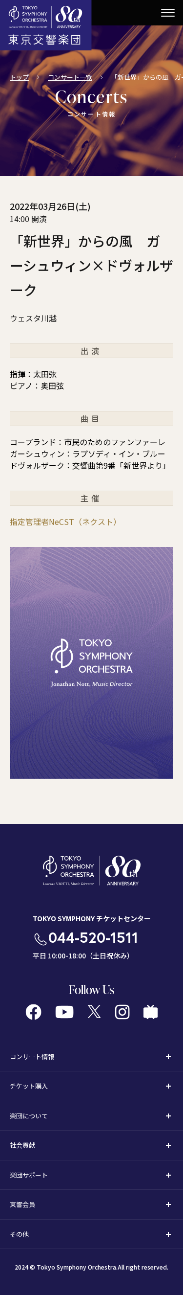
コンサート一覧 (70, 77)
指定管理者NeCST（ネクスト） (65, 521)
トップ (19, 77)
